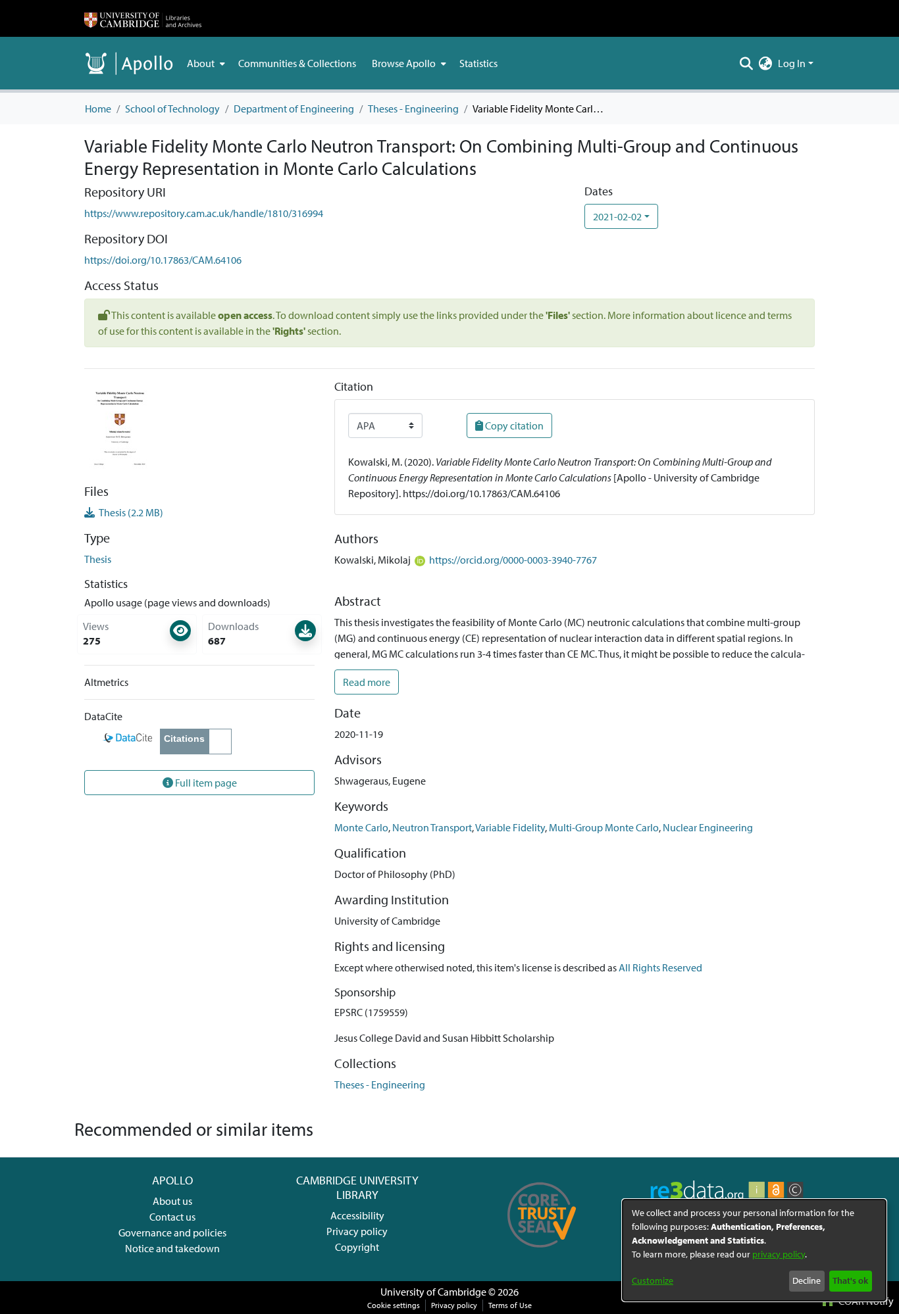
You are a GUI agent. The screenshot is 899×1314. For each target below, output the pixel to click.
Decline (806, 1280)
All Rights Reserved (660, 967)
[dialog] (754, 1250)
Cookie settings (393, 1305)
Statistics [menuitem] (478, 63)
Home (98, 108)
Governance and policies (172, 1232)
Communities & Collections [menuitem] (297, 63)
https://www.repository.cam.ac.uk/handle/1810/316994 (203, 213)
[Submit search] (746, 63)
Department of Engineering (294, 108)
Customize (652, 1280)
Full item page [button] (205, 782)
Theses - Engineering (413, 108)
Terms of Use (510, 1305)
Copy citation (513, 425)
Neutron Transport (432, 827)
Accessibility (357, 1215)
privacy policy (778, 1254)
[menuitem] (204, 63)
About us (172, 1200)
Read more (366, 682)
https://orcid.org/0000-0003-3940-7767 (513, 559)
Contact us (172, 1216)
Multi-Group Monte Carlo (604, 827)
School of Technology (172, 108)
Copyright (357, 1246)
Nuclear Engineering (708, 827)
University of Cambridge (433, 1291)
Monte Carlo (361, 827)
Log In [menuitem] (792, 63)
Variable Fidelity (510, 827)
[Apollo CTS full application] (542, 1252)
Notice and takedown (172, 1248)
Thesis (97, 559)
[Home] (142, 18)
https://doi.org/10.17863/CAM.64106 (163, 259)
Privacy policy (357, 1231)
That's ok (850, 1280)
